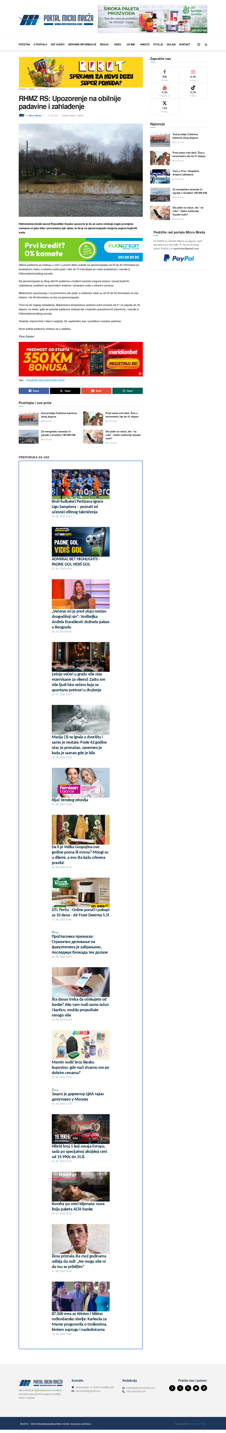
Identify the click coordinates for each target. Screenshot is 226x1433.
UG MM (131, 44)
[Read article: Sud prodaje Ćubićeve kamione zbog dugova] (29, 418)
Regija (104, 44)
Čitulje (158, 44)
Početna (24, 44)
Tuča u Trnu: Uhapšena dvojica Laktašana (186, 172)
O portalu (40, 44)
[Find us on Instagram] (180, 1388)
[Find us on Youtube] (196, 1388)
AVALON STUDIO (197, 1424)
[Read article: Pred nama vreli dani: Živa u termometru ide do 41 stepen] (93, 418)
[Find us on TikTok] (204, 1388)
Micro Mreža (35, 115)
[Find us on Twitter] (188, 1388)
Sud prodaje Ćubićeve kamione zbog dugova (59, 414)
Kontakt (184, 44)
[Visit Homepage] (56, 19)
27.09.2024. (53, 115)
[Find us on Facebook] (172, 1388)
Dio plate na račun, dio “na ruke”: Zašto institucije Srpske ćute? (123, 435)
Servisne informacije (82, 44)
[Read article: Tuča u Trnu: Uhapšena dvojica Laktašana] (160, 176)
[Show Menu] (198, 44)
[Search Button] (206, 44)
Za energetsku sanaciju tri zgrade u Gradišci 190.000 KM (58, 433)
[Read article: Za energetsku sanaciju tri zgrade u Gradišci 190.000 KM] (29, 437)
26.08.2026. (47, 421)
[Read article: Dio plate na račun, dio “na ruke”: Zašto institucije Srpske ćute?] (93, 437)
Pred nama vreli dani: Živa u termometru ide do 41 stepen (122, 414)
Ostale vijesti (42, 89)
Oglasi (171, 44)
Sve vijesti (58, 44)
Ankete (145, 44)
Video (117, 44)
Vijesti (31, 89)
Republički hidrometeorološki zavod (45, 379)
